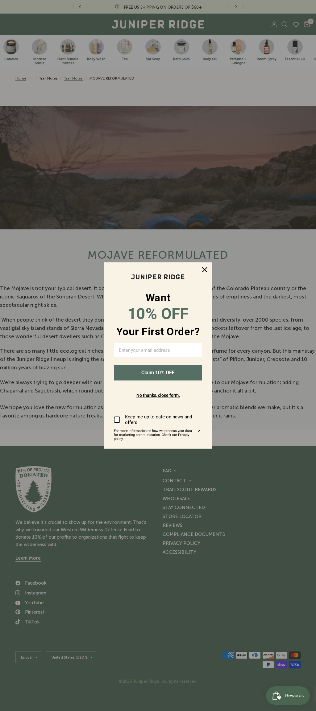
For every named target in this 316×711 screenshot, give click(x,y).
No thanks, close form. (158, 395)
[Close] (204, 269)
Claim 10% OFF (158, 373)
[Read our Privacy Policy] (198, 431)
